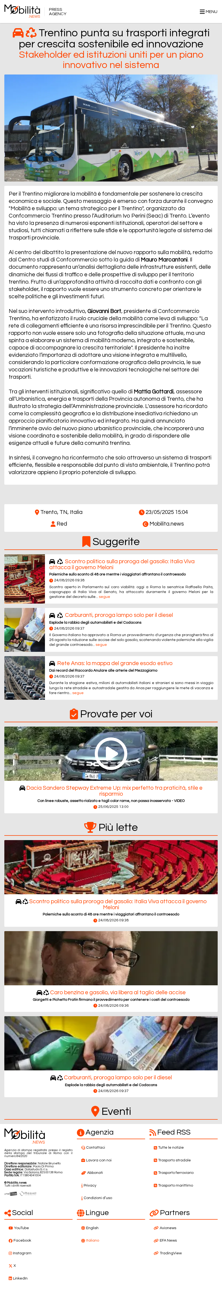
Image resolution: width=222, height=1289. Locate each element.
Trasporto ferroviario (176, 1173)
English (92, 1228)
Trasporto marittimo (175, 1185)
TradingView (171, 1253)
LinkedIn (20, 1278)
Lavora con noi (99, 1160)
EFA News (168, 1240)
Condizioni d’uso (98, 1198)
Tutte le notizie (171, 1147)
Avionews (168, 1228)
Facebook (22, 1240)
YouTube (21, 1228)
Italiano (92, 1240)
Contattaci (95, 1147)
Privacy (90, 1185)
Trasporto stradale (174, 1160)
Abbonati (95, 1173)
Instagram (22, 1253)
